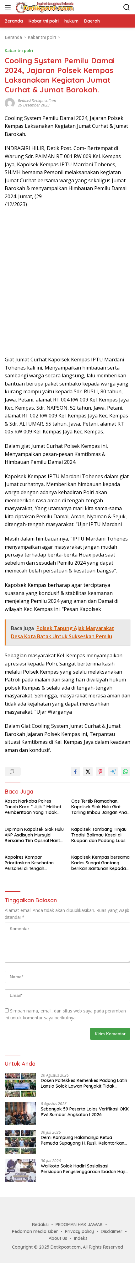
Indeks (81, 1238)
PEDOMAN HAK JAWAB (79, 1224)
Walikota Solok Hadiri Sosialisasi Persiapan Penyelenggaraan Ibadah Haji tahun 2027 (83, 1168)
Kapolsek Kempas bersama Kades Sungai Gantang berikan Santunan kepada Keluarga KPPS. (100, 863)
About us (58, 1238)
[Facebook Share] (75, 771)
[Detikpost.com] (44, 7)
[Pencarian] (126, 7)
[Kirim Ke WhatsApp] (125, 771)
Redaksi (40, 1224)
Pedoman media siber (35, 1231)
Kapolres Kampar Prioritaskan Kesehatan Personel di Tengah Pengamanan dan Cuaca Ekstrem (31, 863)
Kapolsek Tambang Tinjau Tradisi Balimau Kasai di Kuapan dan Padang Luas (99, 834)
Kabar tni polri (19, 50)
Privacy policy (79, 1231)
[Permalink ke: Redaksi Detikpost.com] (10, 102)
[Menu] (9, 7)
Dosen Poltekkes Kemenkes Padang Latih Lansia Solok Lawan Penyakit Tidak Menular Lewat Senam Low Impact (84, 1083)
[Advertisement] (67, 282)
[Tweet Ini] (88, 771)
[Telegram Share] (113, 771)
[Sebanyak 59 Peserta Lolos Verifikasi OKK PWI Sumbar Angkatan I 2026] (20, 1113)
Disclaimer (111, 1231)
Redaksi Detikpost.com (37, 100)
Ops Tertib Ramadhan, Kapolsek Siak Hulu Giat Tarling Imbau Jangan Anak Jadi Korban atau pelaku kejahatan (100, 806)
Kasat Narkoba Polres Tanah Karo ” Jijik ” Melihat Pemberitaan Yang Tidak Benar (33, 806)
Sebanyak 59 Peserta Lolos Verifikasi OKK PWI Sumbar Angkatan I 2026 (85, 1111)
